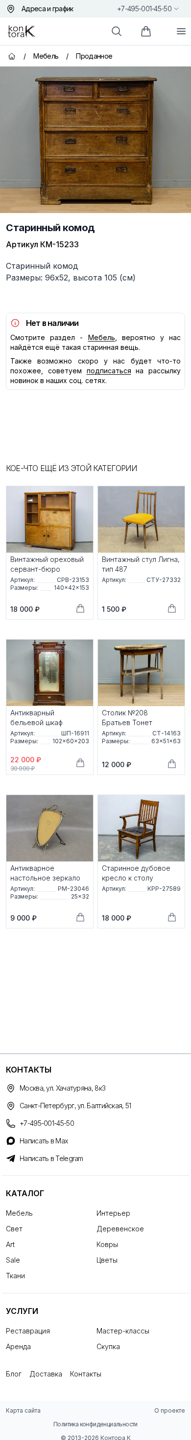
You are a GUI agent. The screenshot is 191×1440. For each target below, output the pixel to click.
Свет (14, 1229)
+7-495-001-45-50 (144, 8)
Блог (14, 1374)
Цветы (107, 1260)
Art (10, 1244)
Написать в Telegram (51, 1158)
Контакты (85, 1374)
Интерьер (113, 1213)
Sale (13, 1260)
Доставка (45, 1374)
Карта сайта (23, 1410)
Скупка (108, 1346)
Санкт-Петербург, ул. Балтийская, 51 (75, 1105)
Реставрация (28, 1331)
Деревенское (120, 1229)
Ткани (15, 1275)
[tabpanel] (95, 139)
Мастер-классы (122, 1331)
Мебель (101, 337)
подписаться (109, 370)
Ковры (107, 1244)
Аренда (18, 1346)
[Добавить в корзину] (80, 608)
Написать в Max (44, 1141)
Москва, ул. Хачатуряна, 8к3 (62, 1088)
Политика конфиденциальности (95, 1424)
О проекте (169, 1410)
